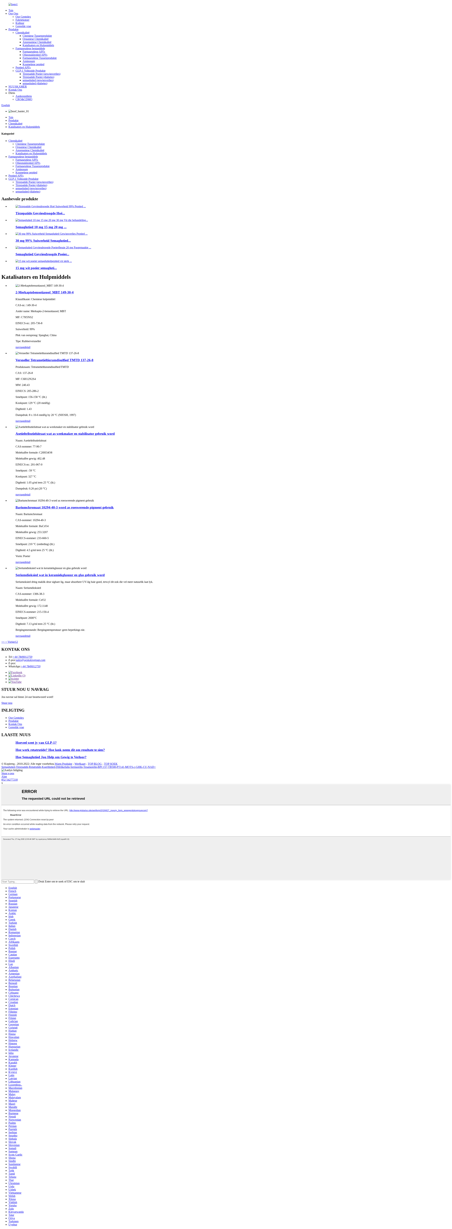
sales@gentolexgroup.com (30, 660)
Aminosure (29, 61)
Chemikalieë (22, 32)
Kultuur (20, 23)
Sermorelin (76, 766)
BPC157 (102, 766)
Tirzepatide (22, 766)
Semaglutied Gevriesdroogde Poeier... (42, 254)
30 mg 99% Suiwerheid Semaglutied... (43, 240)
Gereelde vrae (23, 26)
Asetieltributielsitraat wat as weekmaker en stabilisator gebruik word (65, 433)
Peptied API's (23, 67)
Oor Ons (13, 13)
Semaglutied (8, 766)
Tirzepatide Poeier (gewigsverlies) (41, 73)
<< (3, 641)
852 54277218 (9, 779)
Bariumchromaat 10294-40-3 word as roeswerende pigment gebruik (65, 507)
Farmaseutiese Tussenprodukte (40, 57)
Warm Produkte (63, 763)
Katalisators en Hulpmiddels (38, 45)
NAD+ (152, 766)
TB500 (112, 766)
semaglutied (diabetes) (35, 83)
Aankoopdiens (24, 96)
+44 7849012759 (22, 656)
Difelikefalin (63, 766)
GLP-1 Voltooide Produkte (31, 70)
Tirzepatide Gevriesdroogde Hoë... (40, 213)
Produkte (13, 29)
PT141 (120, 766)
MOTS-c (130, 766)
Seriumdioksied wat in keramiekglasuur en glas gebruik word (60, 575)
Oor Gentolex (23, 16)
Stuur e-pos (7, 773)
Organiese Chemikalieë (36, 38)
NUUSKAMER (17, 86)
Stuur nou (6, 702)
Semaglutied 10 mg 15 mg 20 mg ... (41, 227)
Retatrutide (35, 766)
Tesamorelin (90, 766)
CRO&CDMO (24, 99)
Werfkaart (80, 763)
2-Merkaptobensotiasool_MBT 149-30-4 (45, 292)
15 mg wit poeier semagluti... (36, 268)
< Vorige (10, 641)
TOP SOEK (111, 763)
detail (27, 347)
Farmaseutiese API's (34, 51)
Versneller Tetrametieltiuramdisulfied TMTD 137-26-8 (54, 360)
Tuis (10, 10)
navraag (20, 347)
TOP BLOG (95, 763)
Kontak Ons (15, 89)
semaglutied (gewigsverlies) (38, 80)
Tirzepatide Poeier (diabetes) (38, 77)
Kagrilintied (48, 766)
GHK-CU (141, 766)
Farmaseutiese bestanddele (30, 48)
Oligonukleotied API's (35, 54)
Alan (4, 776)
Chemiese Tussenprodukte (37, 35)
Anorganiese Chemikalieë (37, 42)
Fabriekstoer (22, 19)
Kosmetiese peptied (33, 64)
